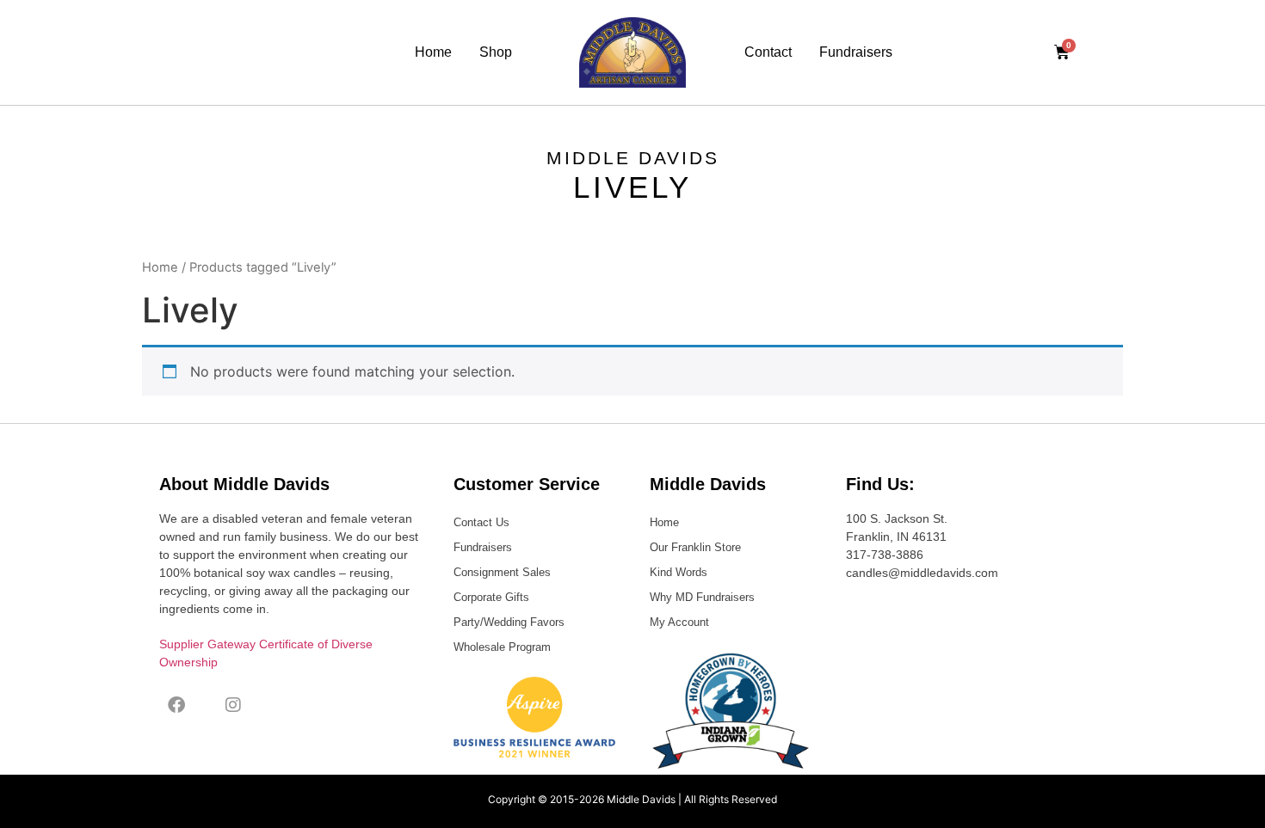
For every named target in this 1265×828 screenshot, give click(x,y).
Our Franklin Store (695, 547)
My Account (679, 622)
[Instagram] (233, 705)
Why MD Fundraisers (702, 597)
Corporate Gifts (491, 597)
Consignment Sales (502, 572)
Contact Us (481, 522)
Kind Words (678, 572)
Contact (768, 52)
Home (433, 52)
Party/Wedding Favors (509, 622)
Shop (495, 52)
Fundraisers (855, 52)
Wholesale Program (502, 647)
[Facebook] (176, 705)
